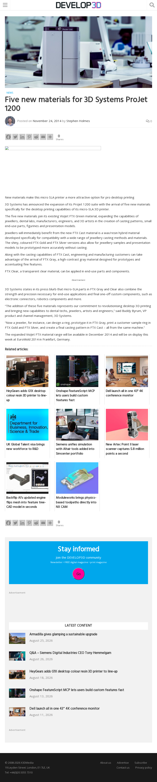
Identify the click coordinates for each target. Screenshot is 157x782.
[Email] (43, 137)
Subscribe (141, 762)
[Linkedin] (22, 137)
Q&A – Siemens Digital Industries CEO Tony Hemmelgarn (70, 653)
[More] (50, 137)
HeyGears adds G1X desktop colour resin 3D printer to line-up (73, 672)
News (10, 92)
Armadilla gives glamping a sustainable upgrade (63, 635)
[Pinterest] (29, 137)
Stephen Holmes (78, 121)
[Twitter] (15, 137)
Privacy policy (143, 767)
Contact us (123, 767)
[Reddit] (36, 137)
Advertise (123, 762)
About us (105, 762)
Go (78, 574)
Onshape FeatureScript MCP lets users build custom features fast (76, 690)
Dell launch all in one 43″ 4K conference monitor (64, 709)
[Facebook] (8, 137)
